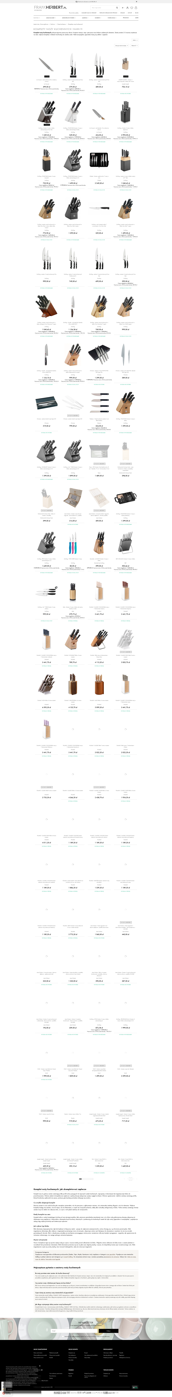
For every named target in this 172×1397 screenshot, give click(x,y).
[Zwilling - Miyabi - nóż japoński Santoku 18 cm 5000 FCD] (46, 355)
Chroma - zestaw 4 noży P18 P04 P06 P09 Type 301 (99, 371)
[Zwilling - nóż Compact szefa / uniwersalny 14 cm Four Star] (99, 209)
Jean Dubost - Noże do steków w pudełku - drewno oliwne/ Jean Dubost (73, 973)
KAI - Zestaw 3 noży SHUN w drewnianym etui (46, 1252)
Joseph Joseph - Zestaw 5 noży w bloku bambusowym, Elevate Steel (125, 1114)
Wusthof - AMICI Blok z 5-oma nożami (99, 700)
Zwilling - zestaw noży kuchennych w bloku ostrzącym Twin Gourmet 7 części (46, 323)
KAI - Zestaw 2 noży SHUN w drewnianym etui (99, 1160)
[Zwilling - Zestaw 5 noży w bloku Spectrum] (125, 112)
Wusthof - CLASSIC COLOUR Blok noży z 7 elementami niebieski (46, 656)
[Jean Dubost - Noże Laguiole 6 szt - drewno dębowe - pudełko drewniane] (99, 910)
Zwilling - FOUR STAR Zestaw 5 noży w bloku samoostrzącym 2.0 (72, 177)
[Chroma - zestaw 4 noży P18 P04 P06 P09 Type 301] (99, 355)
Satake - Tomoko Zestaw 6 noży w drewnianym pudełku (73, 1252)
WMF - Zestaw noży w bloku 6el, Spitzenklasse (73, 1297)
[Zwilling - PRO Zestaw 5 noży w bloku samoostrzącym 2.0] (46, 543)
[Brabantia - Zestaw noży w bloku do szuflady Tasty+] (99, 1379)
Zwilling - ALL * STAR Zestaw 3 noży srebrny (46, 607)
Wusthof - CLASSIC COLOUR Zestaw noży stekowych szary (125, 881)
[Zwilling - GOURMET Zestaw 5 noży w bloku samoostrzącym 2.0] (46, 451)
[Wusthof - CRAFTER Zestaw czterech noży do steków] (99, 865)
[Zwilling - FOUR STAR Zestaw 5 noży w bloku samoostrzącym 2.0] (73, 160)
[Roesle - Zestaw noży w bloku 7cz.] (73, 1098)
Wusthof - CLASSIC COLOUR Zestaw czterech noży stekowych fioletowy (47, 926)
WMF (46, 1073)
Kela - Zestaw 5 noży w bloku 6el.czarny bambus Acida (73, 607)
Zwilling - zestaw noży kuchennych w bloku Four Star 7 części (125, 225)
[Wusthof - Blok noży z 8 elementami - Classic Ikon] (99, 639)
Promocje (126, 18)
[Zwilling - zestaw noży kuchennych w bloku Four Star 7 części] (125, 209)
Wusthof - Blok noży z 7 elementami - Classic (125, 746)
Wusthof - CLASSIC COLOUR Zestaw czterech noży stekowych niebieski (47, 881)
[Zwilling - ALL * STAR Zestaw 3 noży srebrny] (46, 591)
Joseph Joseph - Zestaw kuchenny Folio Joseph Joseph (46, 1160)
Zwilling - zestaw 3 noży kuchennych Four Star (99, 275)
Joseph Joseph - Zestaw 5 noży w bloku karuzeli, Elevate (125, 1347)
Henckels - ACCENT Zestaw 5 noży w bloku (99, 559)
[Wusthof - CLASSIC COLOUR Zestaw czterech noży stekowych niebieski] (46, 865)
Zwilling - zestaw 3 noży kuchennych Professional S (73, 275)
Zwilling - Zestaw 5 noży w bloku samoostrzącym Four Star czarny (73, 1347)
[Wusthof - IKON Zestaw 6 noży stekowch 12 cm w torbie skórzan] (73, 910)
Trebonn (99, 423)
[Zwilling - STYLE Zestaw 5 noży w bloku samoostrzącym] (99, 1003)
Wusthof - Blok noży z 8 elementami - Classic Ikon (99, 656)
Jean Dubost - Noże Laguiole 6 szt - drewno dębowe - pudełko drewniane (99, 926)
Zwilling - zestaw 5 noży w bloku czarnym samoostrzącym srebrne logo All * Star (99, 1297)
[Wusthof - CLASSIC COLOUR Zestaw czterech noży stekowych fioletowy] (46, 910)
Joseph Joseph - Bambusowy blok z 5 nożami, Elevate (46, 1395)
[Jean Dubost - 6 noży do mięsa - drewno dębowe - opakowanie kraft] (46, 957)
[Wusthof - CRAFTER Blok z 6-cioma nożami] (73, 685)
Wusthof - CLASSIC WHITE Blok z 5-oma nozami (99, 791)
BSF (125, 563)
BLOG (136, 13)
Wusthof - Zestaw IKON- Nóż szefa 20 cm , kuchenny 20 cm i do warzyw (73, 881)
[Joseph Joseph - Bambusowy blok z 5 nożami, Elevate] (46, 1379)
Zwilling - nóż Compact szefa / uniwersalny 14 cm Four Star (99, 225)
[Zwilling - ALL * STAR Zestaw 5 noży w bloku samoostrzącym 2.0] (73, 451)
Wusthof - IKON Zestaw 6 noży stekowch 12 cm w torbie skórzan (73, 926)
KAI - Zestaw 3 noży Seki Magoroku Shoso (73, 1208)
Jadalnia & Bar (50, 18)
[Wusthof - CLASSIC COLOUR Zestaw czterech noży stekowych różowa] (99, 820)
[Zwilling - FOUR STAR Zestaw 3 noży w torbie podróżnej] (125, 498)
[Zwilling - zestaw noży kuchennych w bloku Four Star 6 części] (73, 209)
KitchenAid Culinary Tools (125, 473)
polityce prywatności (11, 1374)
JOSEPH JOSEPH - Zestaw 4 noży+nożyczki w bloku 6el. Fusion (125, 80)
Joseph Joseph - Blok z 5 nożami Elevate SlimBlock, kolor (99, 1347)
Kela (73, 611)
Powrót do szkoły (73, 13)
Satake (73, 1255)
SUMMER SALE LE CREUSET (89, 13)
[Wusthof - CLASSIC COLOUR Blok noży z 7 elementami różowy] (99, 591)
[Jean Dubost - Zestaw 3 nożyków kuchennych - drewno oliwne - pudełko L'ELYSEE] (73, 1003)
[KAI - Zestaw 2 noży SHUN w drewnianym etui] (99, 1143)
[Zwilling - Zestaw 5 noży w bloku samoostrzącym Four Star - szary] (125, 1379)
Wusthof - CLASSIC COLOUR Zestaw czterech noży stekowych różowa (99, 836)
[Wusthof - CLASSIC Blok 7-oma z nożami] (99, 730)
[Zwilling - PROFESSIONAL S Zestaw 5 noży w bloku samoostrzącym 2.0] (125, 1003)
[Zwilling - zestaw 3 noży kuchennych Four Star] (99, 258)
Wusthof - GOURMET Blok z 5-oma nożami (72, 656)
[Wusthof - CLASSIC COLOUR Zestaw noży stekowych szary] (125, 865)
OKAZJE (122, 13)
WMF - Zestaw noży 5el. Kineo (46, 1114)
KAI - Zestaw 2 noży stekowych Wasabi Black (125, 1208)
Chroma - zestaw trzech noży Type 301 (72, 419)
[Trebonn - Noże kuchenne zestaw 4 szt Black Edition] (99, 403)
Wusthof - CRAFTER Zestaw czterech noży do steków (99, 881)
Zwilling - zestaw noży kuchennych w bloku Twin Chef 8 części (125, 323)
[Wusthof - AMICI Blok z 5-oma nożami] (99, 685)
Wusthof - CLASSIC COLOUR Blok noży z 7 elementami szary (125, 701)
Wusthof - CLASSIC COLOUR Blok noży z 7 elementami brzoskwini (73, 746)
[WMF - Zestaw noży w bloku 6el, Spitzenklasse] (73, 1281)
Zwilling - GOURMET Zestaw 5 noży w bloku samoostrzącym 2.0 (46, 467)
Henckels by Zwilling (99, 563)
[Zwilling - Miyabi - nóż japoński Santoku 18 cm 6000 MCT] (73, 307)
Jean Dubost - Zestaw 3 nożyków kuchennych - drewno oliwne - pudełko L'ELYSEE (72, 1020)
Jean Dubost (73, 518)
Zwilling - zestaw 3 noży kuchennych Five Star (99, 80)
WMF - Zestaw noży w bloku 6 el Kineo (125, 1251)
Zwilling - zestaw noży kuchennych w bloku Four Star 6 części (73, 225)
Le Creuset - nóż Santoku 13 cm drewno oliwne (99, 128)
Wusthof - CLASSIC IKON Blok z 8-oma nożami (46, 836)
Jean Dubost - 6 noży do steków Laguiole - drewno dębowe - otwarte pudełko (99, 514)
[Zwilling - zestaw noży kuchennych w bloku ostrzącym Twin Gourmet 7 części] (46, 307)
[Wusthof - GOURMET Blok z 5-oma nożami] (73, 639)
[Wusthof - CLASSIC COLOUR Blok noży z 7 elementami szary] (125, 685)
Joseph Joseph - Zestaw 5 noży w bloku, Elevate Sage (46, 1347)
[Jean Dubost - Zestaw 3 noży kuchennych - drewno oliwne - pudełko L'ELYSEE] (125, 957)
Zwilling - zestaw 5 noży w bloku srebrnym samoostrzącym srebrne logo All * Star (125, 1298)
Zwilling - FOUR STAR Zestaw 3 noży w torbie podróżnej (125, 514)
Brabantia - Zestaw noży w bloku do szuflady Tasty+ (99, 1395)
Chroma (99, 375)
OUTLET (130, 13)
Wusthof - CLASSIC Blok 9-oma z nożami (46, 790)
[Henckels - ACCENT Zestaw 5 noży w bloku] (99, 543)
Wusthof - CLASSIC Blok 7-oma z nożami (99, 745)
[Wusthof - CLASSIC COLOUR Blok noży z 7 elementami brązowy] (125, 591)
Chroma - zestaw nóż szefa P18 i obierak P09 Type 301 (125, 371)
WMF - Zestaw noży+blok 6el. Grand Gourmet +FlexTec (73, 1069)
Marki (136, 18)
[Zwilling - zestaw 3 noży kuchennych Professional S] (73, 258)
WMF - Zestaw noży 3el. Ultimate (125, 1069)
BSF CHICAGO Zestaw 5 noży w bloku (125, 559)
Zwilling (73, 84)
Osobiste (97, 18)
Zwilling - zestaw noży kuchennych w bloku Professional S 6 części (73, 371)
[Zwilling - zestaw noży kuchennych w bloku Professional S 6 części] (73, 355)
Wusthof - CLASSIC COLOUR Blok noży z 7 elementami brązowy (125, 607)
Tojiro (99, 473)
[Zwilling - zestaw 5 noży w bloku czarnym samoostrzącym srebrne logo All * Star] (99, 1281)
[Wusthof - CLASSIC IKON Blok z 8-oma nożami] (46, 820)
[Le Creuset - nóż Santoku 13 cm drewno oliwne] (99, 112)
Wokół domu (111, 18)
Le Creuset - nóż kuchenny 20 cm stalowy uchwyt (46, 80)
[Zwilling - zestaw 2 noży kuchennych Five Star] (125, 258)
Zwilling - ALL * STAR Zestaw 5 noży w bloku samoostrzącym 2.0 (73, 467)
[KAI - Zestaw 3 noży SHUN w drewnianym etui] (46, 1236)
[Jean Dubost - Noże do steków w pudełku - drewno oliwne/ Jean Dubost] (73, 957)
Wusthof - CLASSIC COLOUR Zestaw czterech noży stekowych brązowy (125, 836)
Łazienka (84, 18)
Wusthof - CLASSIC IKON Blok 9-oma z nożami (125, 656)
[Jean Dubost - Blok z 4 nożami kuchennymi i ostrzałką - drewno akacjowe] (99, 957)
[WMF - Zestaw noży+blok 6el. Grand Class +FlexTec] (46, 1053)
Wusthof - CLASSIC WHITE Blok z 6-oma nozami (125, 791)
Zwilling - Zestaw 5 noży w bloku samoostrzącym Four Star (47, 128)
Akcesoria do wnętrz (68, 18)
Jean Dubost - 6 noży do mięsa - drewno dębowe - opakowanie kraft (46, 973)
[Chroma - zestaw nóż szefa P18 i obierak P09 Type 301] (125, 355)
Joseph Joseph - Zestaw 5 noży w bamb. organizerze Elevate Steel (99, 1114)
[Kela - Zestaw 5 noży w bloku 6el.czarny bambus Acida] (73, 591)
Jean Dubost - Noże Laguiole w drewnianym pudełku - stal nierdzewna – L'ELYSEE (125, 927)
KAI (99, 1163)
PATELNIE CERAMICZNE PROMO (108, 13)
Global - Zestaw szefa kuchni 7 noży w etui (99, 177)
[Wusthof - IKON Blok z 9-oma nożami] (46, 685)
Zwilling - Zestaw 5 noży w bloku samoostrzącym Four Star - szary (125, 1395)
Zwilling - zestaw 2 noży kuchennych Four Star (73, 80)
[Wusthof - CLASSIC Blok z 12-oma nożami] (73, 775)
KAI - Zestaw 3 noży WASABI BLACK (99, 1207)
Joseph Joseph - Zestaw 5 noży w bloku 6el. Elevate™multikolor (72, 1160)
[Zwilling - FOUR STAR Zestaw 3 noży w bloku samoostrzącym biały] (73, 112)
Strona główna (44, 24)
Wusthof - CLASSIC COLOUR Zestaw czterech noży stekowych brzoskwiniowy (73, 836)
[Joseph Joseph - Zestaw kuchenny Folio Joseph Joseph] (46, 1143)
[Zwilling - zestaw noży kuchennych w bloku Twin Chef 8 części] (125, 307)
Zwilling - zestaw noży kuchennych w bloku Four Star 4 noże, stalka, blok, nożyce (46, 226)
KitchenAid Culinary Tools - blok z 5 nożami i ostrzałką (46, 514)
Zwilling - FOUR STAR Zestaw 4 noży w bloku (125, 419)
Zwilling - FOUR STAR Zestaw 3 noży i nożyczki (46, 177)
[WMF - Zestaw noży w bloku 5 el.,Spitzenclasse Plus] (99, 1236)
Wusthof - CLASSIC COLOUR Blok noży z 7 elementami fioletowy (46, 746)
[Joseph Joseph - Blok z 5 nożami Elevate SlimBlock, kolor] (99, 1330)
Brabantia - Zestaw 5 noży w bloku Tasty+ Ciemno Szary (73, 1395)
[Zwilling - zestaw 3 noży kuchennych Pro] (46, 258)
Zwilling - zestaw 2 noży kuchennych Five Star (125, 275)
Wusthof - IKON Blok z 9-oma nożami (46, 700)
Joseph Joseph (125, 84)
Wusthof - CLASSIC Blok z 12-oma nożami (73, 790)
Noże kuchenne (61, 24)
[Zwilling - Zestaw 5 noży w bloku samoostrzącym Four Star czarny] (73, 1330)
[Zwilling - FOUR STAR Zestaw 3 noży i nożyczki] (46, 160)
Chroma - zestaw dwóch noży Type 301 (46, 419)
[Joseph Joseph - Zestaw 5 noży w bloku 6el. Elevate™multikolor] (73, 1143)
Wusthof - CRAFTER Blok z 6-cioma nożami (72, 701)
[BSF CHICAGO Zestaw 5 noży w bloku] (125, 543)
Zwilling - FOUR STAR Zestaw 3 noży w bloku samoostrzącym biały (72, 128)
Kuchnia (36, 18)
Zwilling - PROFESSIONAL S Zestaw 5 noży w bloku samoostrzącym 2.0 (125, 1020)
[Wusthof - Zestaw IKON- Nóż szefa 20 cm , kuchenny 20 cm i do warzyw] (73, 865)
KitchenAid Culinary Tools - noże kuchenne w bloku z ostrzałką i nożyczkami (125, 468)
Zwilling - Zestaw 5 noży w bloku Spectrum (125, 128)
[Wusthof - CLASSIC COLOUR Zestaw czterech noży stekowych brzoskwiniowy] (73, 820)
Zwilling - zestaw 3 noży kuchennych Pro (46, 274)
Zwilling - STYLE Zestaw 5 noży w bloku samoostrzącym (99, 1020)
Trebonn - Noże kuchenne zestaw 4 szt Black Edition (99, 419)
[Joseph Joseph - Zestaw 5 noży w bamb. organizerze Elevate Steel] (99, 1098)
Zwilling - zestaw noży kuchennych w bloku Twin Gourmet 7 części (99, 323)
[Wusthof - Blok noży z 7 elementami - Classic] (125, 730)
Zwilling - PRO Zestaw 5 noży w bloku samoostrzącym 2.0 (46, 559)
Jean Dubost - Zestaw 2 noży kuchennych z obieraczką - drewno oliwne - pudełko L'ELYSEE (46, 1020)
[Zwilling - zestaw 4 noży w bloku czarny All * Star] (125, 160)
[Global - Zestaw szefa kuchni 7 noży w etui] (99, 160)
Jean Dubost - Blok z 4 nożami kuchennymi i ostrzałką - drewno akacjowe (99, 974)
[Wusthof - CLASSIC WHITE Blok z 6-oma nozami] (125, 775)
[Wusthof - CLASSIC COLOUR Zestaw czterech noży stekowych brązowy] (125, 820)
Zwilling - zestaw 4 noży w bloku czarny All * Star (125, 177)
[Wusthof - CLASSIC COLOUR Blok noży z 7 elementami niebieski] (46, 639)
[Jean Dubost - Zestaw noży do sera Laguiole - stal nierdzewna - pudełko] (73, 498)
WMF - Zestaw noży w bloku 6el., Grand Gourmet (47, 1297)
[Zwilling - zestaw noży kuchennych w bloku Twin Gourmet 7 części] (99, 307)
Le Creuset (46, 84)
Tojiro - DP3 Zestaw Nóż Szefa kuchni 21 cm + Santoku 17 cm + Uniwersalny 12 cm (99, 467)
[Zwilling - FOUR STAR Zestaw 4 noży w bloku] (125, 403)
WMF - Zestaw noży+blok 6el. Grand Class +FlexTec (46, 1069)
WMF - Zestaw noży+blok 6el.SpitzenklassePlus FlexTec (99, 1069)
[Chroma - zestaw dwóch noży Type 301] (46, 403)
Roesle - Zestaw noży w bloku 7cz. (72, 1114)
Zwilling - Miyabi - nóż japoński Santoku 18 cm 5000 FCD (46, 371)
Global (99, 180)
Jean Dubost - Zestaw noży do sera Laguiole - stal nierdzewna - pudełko (73, 514)
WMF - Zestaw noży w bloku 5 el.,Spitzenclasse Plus (99, 1252)
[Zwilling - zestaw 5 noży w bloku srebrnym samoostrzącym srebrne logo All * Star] (125, 1281)
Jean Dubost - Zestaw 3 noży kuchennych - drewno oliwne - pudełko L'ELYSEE (125, 973)
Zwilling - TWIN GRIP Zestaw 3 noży (73, 559)
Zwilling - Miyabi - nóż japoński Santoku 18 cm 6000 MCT (73, 323)
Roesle (72, 1118)
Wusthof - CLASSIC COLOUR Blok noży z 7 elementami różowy (99, 607)
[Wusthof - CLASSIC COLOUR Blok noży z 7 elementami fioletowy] (46, 730)
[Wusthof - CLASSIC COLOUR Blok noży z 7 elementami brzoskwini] (73, 730)
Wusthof (99, 611)
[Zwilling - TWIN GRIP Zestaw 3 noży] (73, 543)
